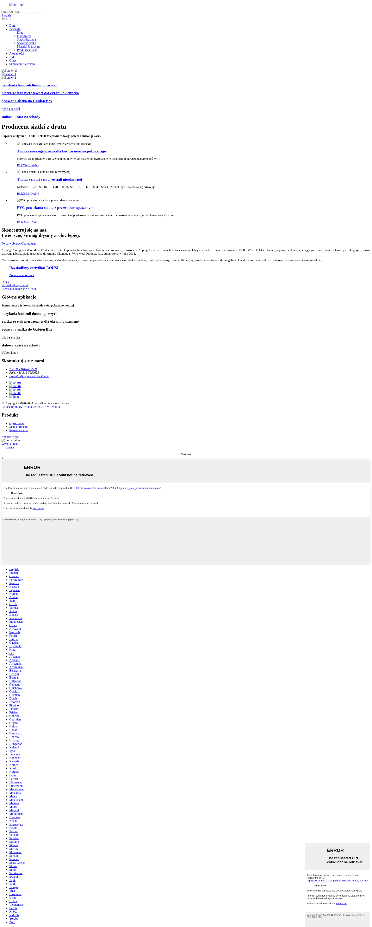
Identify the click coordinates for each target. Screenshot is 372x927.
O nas (12, 60)
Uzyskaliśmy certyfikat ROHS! (33, 268)
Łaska (10, 447)
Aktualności (16, 53)
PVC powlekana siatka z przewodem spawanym (55, 208)
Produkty (15, 29)
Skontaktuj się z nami (22, 64)
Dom (12, 25)
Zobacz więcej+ (11, 436)
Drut (20, 32)
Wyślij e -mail (10, 443)
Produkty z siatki (27, 50)
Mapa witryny (33, 406)
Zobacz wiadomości (21, 275)
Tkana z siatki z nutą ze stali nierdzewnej (49, 179)
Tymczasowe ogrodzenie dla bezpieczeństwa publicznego (61, 151)
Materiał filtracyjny (28, 46)
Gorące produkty (12, 406)
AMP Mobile (52, 406)
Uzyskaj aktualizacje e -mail (19, 288)
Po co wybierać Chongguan (19, 243)
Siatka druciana (26, 39)
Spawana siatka (26, 43)
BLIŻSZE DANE (28, 165)
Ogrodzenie (24, 36)
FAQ (12, 57)
